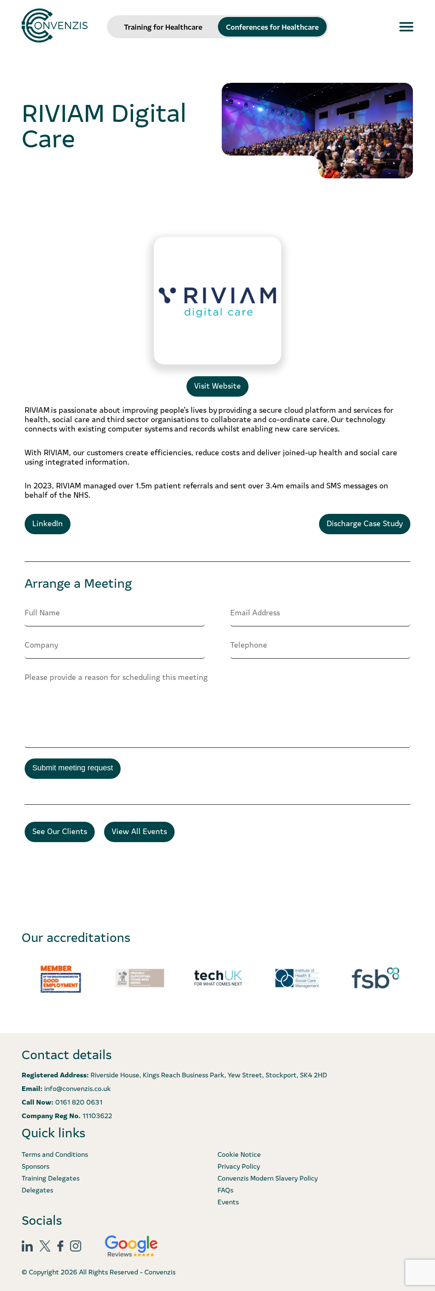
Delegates (37, 1189)
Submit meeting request (72, 768)
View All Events (139, 831)
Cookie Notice (239, 1154)
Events (228, 1201)
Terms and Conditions (55, 1154)
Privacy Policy (239, 1165)
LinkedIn (47, 523)
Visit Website (217, 385)
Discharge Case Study (365, 523)
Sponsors (35, 1165)
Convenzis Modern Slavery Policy (268, 1177)
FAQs (225, 1189)
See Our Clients (59, 831)
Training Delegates (50, 1177)
